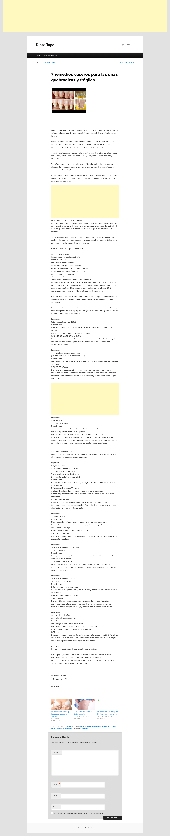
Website (55, 807)
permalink (85, 729)
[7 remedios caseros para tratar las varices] (84, 704)
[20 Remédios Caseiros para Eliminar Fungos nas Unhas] (107, 704)
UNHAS (58, 729)
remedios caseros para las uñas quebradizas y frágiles (97, 726)
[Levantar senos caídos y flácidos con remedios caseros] (61, 704)
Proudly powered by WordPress (85, 828)
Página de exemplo (50, 55)
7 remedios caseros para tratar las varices (83, 712)
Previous (123, 62)
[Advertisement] (72, 16)
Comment (57, 752)
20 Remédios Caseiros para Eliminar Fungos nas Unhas (107, 712)
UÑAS (53, 729)
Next (131, 62)
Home (38, 55)
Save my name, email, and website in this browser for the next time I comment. (78, 813)
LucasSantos (67, 729)
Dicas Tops (45, 44)
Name (56, 784)
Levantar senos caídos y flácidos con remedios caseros (60, 713)
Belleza (69, 726)
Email (56, 795)
